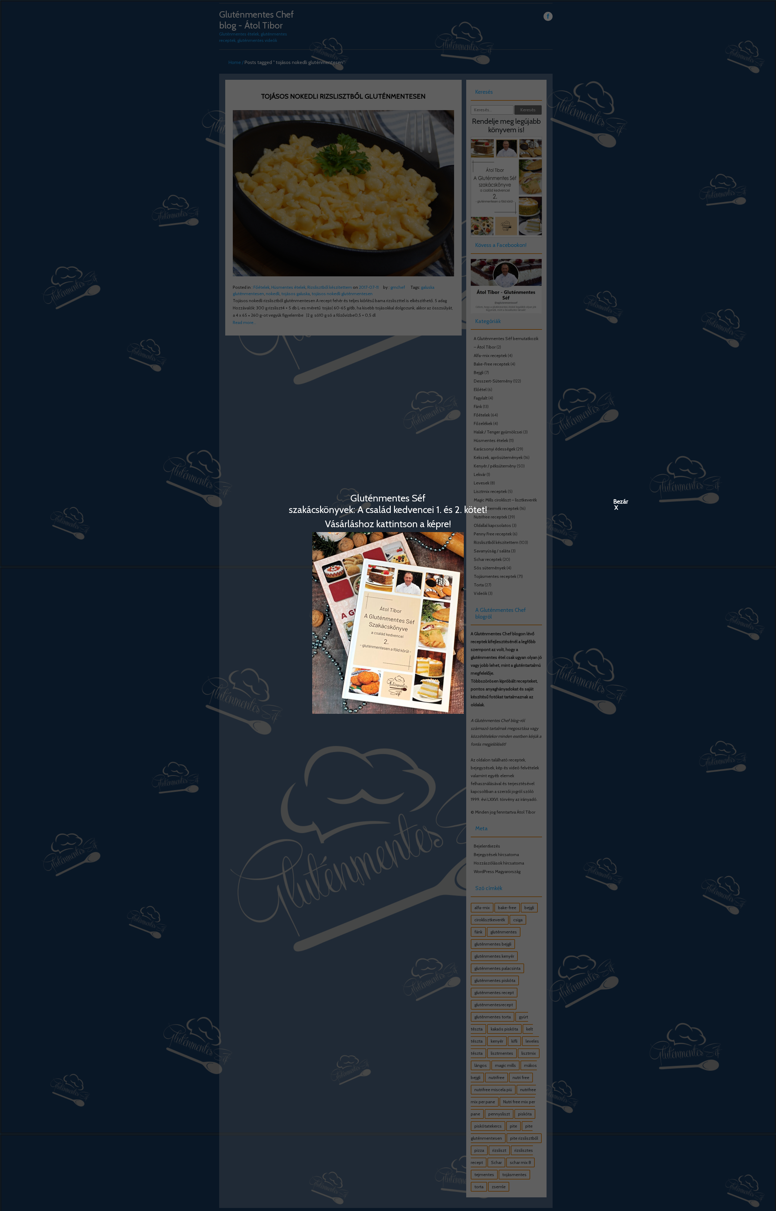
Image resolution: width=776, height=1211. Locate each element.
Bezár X (616, 501)
